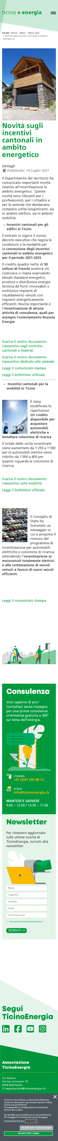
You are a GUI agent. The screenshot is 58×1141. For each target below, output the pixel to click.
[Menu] (53, 13)
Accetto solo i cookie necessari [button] (36, 1128)
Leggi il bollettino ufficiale (23, 375)
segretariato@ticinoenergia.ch (25, 1088)
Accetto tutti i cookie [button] (28, 1133)
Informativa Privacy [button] (14, 1121)
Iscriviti (15, 930)
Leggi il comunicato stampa (24, 368)
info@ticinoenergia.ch (31, 792)
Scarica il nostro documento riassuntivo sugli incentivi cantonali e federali (24, 346)
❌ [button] (55, 1097)
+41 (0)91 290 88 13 (29, 780)
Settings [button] (31, 1121)
